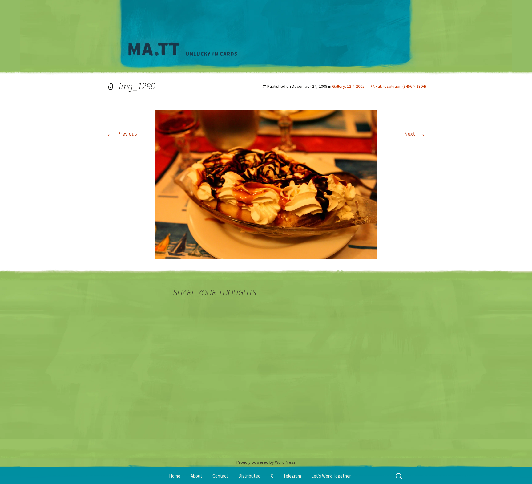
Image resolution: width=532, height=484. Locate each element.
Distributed (249, 476)
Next (415, 133)
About (196, 476)
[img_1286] (266, 184)
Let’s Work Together (331, 476)
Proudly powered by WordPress (266, 462)
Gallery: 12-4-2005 (348, 86)
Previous (121, 133)
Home (174, 476)
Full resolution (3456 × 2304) (401, 86)
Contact (220, 476)
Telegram (292, 476)
